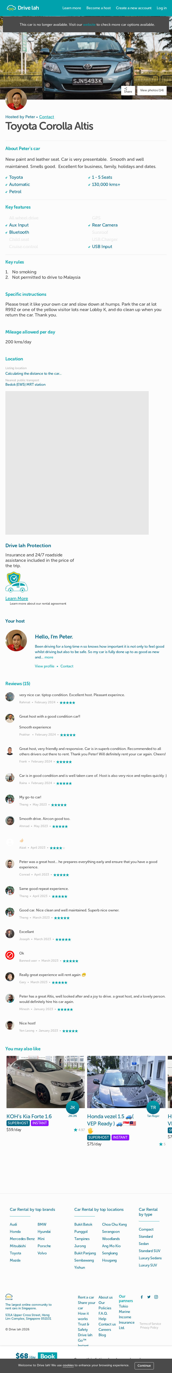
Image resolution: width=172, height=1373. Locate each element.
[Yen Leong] (9, 1025)
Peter (30, 116)
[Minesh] (9, 998)
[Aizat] (9, 842)
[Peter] (16, 640)
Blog (102, 1335)
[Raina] (9, 777)
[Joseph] (9, 933)
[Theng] (9, 799)
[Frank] (9, 750)
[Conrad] (9, 863)
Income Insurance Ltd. (127, 1322)
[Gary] (9, 976)
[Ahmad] (9, 820)
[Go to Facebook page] (142, 1296)
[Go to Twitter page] (149, 1296)
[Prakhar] (9, 718)
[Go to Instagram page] (156, 1296)
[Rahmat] (9, 696)
